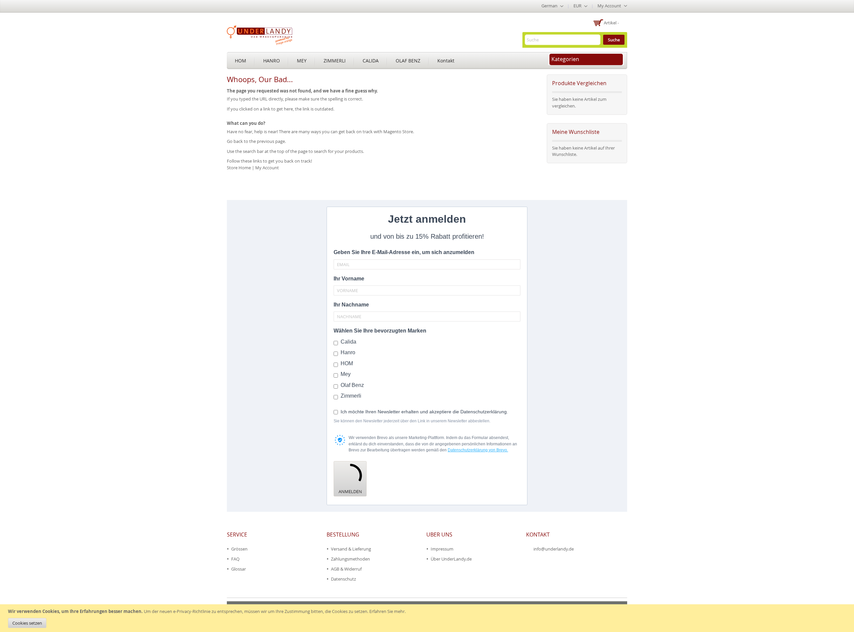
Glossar (238, 569)
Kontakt (445, 60)
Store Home (239, 168)
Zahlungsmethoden (350, 559)
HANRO (271, 60)
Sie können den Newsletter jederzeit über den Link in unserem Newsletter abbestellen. (412, 421)
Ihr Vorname (349, 278)
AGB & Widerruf (346, 569)
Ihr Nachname (351, 304)
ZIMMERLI (335, 60)
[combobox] (562, 40)
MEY (302, 60)
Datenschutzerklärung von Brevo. (478, 450)
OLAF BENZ (408, 60)
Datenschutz (343, 579)
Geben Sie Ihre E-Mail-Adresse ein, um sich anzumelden (404, 252)
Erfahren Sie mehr (387, 611)
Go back (235, 141)
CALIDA (371, 60)
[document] (428, 618)
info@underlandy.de (553, 549)
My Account (267, 168)
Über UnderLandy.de (451, 559)
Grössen (239, 549)
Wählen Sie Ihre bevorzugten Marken (380, 331)
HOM (240, 60)
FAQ (235, 559)
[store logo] (259, 35)
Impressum (442, 549)
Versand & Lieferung (351, 549)
